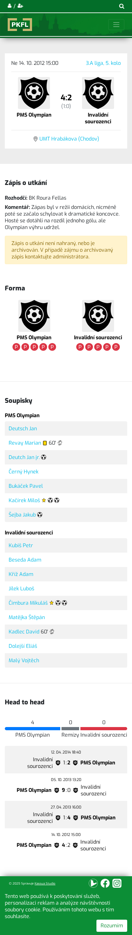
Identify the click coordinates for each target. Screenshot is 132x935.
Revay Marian (25, 443)
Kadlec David (24, 631)
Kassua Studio (45, 883)
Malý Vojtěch (24, 660)
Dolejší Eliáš (23, 646)
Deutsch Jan (23, 428)
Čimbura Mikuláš (28, 603)
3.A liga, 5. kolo (103, 63)
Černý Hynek (23, 471)
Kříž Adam (21, 574)
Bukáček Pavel (26, 486)
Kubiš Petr (21, 545)
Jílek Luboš (21, 588)
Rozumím (112, 925)
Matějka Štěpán (27, 617)
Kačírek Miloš (24, 500)
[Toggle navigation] (116, 24)
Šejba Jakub (22, 514)
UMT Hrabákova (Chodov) (69, 138)
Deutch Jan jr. (24, 457)
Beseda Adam (25, 559)
